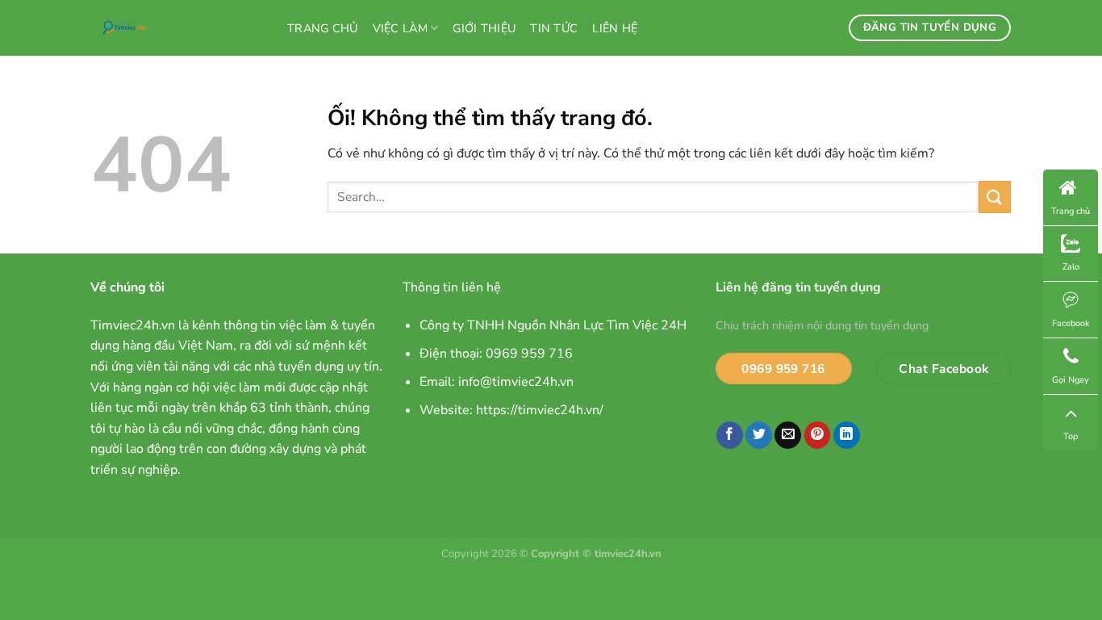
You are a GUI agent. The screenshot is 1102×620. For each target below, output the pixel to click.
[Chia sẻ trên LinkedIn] (846, 435)
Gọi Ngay (1070, 380)
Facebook (1071, 323)
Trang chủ (322, 28)
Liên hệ (614, 28)
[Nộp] (995, 196)
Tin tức (554, 28)
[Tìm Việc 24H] (177, 28)
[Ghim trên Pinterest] (817, 435)
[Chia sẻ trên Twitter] (758, 435)
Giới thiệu (484, 28)
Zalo (1070, 267)
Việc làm (400, 28)
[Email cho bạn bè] (787, 435)
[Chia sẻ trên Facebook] (729, 435)
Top (1070, 436)
